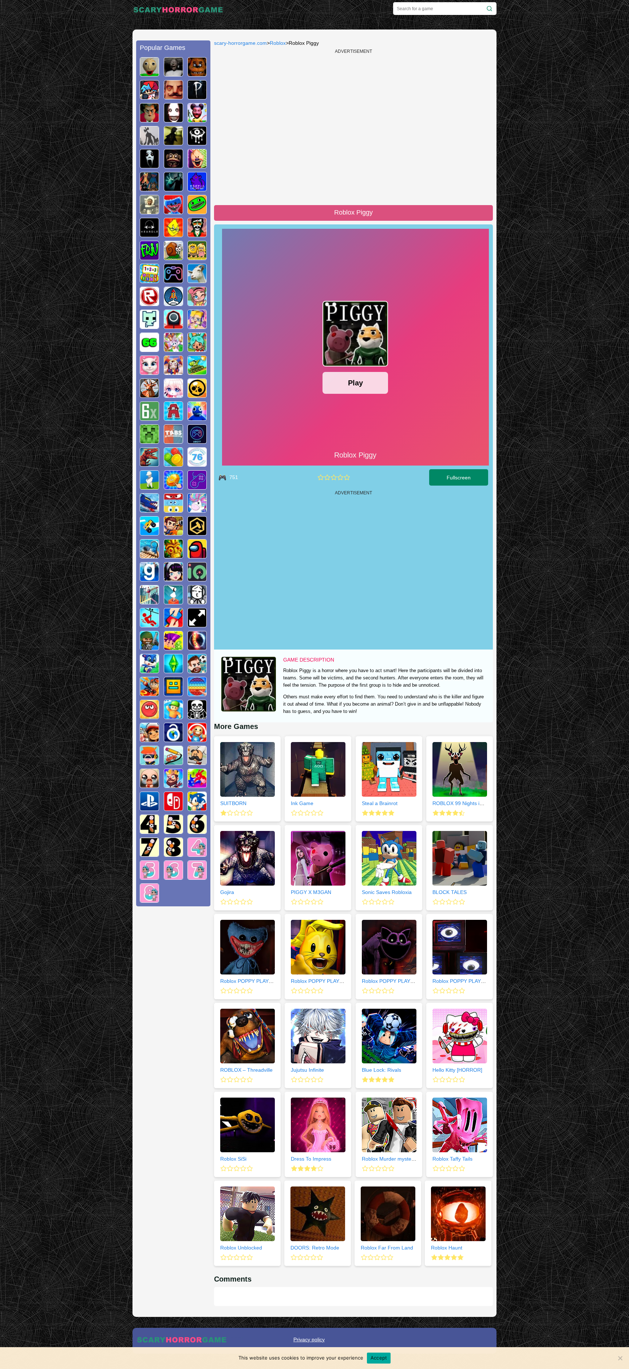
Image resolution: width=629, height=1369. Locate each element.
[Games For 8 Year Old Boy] (173, 854)
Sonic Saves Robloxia (387, 892)
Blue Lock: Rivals (381, 1070)
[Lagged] (173, 303)
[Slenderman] (173, 188)
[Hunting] (149, 395)
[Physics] (149, 624)
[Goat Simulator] (197, 280)
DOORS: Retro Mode (314, 1248)
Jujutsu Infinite (307, 1070)
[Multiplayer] (149, 647)
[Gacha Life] (173, 395)
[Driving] (149, 693)
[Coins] (173, 464)
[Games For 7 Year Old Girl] (197, 877)
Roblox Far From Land (387, 1248)
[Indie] (173, 601)
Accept (379, 1358)
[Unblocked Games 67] (173, 280)
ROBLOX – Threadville (246, 1070)
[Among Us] (197, 555)
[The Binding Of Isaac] (149, 785)
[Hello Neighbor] (173, 96)
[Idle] (173, 647)
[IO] (197, 578)
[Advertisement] (173, 1023)
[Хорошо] (340, 477)
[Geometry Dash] (173, 693)
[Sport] (197, 670)
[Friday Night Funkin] (149, 96)
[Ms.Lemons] (173, 234)
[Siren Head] (149, 142)
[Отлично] (347, 477)
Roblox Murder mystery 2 (391, 1159)
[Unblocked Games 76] (197, 464)
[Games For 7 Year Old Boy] (149, 854)
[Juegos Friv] (149, 257)
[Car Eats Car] (149, 510)
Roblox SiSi (233, 1159)
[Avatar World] (197, 303)
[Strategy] (173, 785)
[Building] (149, 601)
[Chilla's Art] (197, 188)
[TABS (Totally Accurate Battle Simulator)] (173, 441)
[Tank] (197, 372)
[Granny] (173, 74)
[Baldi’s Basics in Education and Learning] (149, 74)
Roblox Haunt (446, 1248)
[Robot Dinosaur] (149, 464)
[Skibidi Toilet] (149, 211)
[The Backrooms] (173, 142)
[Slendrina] (149, 165)
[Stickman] (197, 601)
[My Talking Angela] (149, 372)
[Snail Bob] (173, 257)
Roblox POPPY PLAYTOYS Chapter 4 (475, 981)
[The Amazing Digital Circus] (173, 372)
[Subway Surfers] (149, 739)
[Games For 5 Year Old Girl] (149, 877)
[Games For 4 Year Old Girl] (197, 854)
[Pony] (197, 510)
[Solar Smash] (197, 647)
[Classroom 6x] (149, 418)
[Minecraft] (149, 441)
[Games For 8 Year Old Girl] (149, 900)
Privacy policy (309, 1339)
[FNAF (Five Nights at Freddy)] (197, 74)
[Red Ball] (149, 716)
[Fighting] (197, 785)
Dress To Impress (311, 1159)
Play (355, 383)
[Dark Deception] (173, 165)
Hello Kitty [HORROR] (457, 1070)
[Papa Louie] (197, 762)
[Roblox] (149, 303)
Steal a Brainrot (379, 803)
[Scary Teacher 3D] (149, 119)
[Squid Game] (173, 326)
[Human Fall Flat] (149, 487)
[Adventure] (173, 555)
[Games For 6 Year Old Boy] (197, 831)
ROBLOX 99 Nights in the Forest (469, 803)
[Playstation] (149, 808)
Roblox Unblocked (241, 1248)
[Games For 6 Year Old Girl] (173, 877)
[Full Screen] (197, 624)
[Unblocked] (173, 739)
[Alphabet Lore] (173, 418)
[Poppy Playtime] (173, 211)
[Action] (173, 533)
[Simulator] (149, 762)
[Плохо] (320, 477)
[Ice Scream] (197, 165)
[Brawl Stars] (197, 395)
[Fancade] (149, 533)
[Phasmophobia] (197, 96)
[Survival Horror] (197, 142)
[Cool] (173, 510)
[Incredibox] (197, 234)
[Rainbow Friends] (197, 418)
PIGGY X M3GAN (311, 892)
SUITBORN (233, 803)
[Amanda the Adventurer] (197, 119)
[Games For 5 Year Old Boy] (173, 831)
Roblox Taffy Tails (452, 1159)
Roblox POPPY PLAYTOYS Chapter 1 (263, 981)
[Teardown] (197, 533)
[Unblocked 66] (149, 349)
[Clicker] (173, 487)
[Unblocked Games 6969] (197, 487)
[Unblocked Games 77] (197, 441)
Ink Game (302, 803)
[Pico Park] (149, 326)
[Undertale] (197, 716)
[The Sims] (173, 670)
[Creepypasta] (173, 119)
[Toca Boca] (197, 349)
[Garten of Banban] (197, 211)
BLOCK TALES (449, 892)
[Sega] (197, 808)
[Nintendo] (173, 808)
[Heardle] (149, 234)
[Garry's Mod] (149, 578)
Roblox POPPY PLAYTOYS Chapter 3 (405, 981)
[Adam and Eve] (197, 257)
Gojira (227, 892)
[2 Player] (173, 624)
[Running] (149, 670)
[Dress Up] (173, 578)
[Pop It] (197, 693)
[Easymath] (149, 280)
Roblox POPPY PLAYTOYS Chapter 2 (334, 981)
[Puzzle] (173, 762)
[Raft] (149, 555)
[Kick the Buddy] (197, 739)
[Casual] (173, 716)
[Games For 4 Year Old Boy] (149, 831)
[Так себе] (327, 477)
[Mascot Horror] (149, 188)
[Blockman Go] (197, 326)
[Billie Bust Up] (173, 349)
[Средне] (334, 477)
